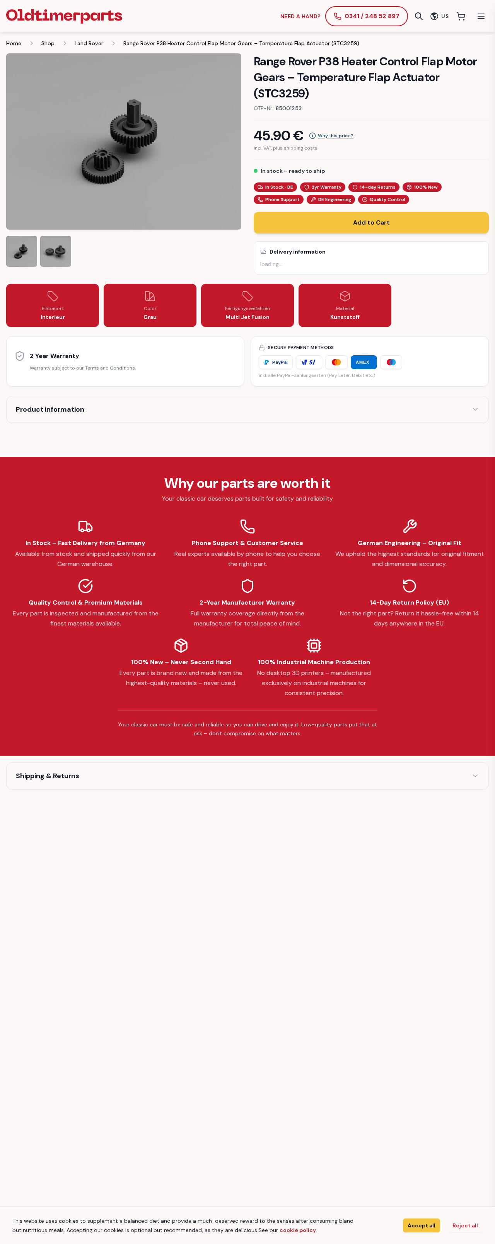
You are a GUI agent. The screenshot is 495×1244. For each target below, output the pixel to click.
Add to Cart (371, 222)
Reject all (465, 1225)
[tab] (21, 251)
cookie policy (298, 1230)
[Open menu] (481, 16)
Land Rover (89, 43)
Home (13, 43)
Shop (48, 43)
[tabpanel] (123, 141)
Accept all (421, 1225)
